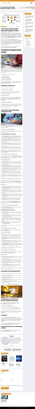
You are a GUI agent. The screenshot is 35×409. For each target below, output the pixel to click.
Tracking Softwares (28, 44)
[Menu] (31, 3)
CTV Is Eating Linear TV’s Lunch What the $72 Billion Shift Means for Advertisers (4, 363)
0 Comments (18, 26)
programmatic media (11, 36)
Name (2, 379)
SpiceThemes (24, 407)
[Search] (32, 3)
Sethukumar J (11, 362)
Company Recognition (29, 37)
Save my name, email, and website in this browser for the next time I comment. (11, 385)
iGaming (27, 39)
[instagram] (32, 0)
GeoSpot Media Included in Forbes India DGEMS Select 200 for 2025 (29, 27)
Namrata (9, 26)
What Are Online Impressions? (4, 401)
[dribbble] (31, 0)
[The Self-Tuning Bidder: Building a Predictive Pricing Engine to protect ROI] (12, 358)
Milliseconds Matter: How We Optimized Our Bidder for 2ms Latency (18, 365)
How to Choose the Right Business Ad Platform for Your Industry (16, 350)
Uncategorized (28, 45)
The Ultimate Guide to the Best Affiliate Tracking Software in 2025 (7, 350)
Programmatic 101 (4, 26)
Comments (2, 372)
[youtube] (33, 0)
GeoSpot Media (7, 330)
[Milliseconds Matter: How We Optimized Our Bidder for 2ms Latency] (19, 358)
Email (12, 379)
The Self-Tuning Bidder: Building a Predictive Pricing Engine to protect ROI (11, 365)
